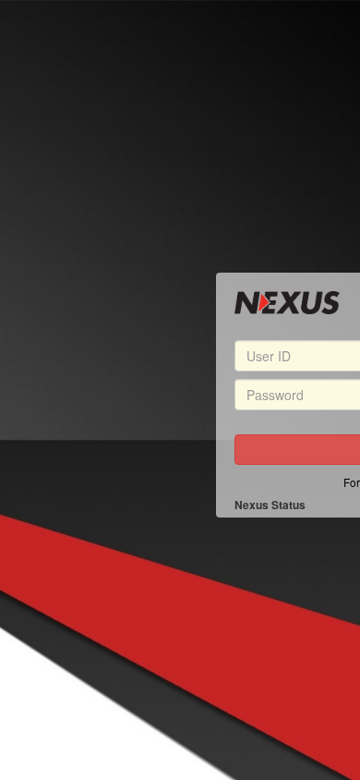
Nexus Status (270, 505)
